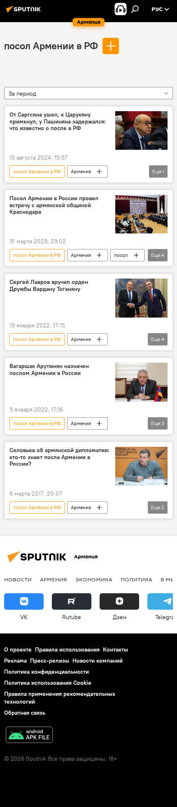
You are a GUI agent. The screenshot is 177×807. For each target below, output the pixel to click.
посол (121, 255)
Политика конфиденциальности (46, 671)
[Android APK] (29, 736)
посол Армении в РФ (51, 45)
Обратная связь (24, 712)
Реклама (15, 660)
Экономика (93, 579)
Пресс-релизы (49, 660)
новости (18, 579)
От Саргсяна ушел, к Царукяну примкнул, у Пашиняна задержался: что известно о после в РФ (57, 121)
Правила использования (67, 649)
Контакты (115, 649)
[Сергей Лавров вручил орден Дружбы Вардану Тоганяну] (141, 298)
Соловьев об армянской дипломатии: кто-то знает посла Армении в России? (59, 457)
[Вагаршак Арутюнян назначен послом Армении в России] (141, 382)
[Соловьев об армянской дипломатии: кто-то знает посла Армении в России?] (141, 466)
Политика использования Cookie (47, 682)
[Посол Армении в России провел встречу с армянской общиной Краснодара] (141, 214)
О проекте (18, 649)
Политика (136, 579)
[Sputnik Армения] (24, 12)
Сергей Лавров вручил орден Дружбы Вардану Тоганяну (48, 286)
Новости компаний (97, 660)
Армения (81, 171)
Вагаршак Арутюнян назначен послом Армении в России (49, 370)
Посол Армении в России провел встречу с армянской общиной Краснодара (53, 205)
